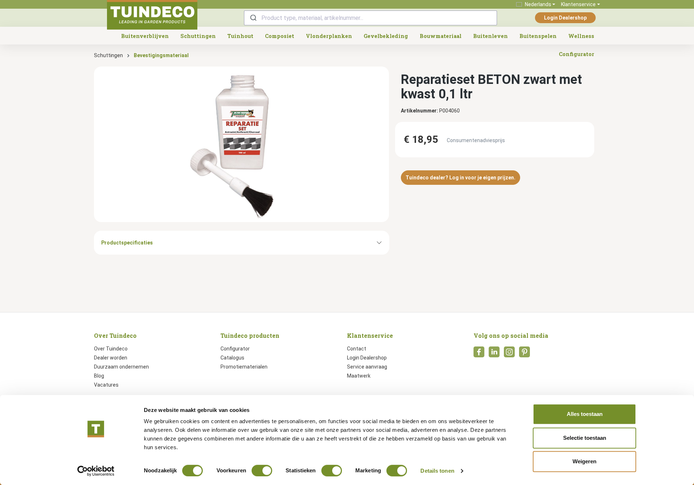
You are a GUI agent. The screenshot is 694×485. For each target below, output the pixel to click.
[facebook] (479, 354)
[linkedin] (494, 354)
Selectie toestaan (584, 438)
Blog (99, 376)
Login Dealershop (565, 18)
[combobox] (370, 17)
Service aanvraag (367, 367)
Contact (356, 349)
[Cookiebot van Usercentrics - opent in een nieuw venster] (96, 470)
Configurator (235, 349)
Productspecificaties (127, 243)
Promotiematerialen (243, 367)
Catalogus (232, 358)
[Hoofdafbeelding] (241, 144)
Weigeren (584, 461)
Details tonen (437, 471)
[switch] (262, 470)
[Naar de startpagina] (152, 15)
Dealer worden (110, 358)
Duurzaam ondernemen (121, 367)
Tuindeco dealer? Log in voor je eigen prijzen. (460, 177)
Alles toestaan (585, 414)
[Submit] (252, 18)
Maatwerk (358, 376)
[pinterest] (524, 354)
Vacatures (106, 385)
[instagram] (509, 354)
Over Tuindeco (111, 349)
